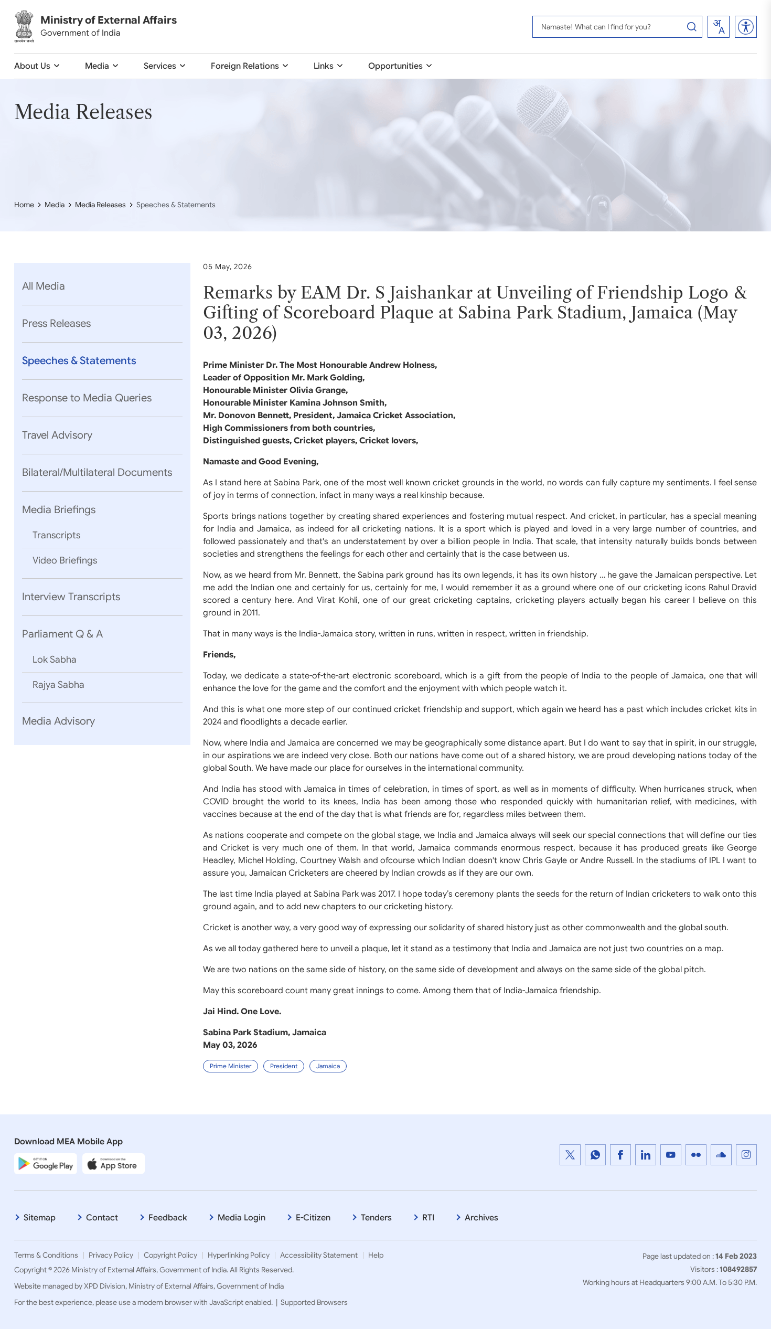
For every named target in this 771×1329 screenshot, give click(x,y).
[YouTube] (670, 1154)
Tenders (376, 1218)
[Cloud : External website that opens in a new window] (721, 1154)
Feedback (167, 1218)
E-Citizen (313, 1218)
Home (24, 204)
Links (324, 66)
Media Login (241, 1218)
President (283, 1066)
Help (375, 1255)
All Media (43, 286)
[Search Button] (691, 27)
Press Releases (56, 323)
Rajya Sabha (58, 684)
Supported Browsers (314, 1302)
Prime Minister (230, 1066)
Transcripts (56, 535)
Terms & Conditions (46, 1255)
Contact (102, 1218)
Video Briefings (65, 560)
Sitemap (40, 1218)
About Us (32, 66)
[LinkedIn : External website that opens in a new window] (645, 1154)
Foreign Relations (245, 66)
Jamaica (328, 1066)
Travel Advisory (57, 435)
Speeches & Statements (79, 360)
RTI (428, 1218)
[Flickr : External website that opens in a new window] (696, 1154)
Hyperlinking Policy (239, 1255)
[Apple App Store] (113, 1163)
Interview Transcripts (71, 596)
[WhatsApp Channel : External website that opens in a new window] (595, 1154)
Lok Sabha (55, 659)
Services (160, 66)
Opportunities (395, 66)
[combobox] (718, 26)
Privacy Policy (111, 1255)
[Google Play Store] (45, 1163)
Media (97, 66)
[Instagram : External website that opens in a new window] (746, 1154)
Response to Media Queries (87, 398)
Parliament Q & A (62, 634)
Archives (481, 1218)
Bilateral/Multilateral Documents (97, 472)
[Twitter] (570, 1154)
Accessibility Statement (319, 1255)
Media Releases (100, 204)
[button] (746, 27)
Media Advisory (58, 721)
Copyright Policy (170, 1255)
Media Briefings (58, 509)
